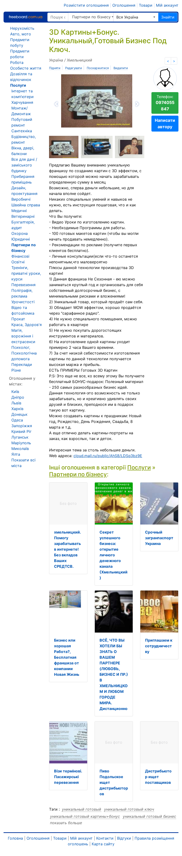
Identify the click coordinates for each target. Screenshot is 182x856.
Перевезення (23, 284)
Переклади (21, 364)
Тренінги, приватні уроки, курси (26, 273)
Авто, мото (20, 34)
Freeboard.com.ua (25, 17)
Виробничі (21, 199)
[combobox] (135, 17)
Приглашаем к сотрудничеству (158, 646)
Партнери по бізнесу (91, 16)
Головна (15, 838)
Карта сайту (103, 844)
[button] (72, 104)
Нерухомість (22, 28)
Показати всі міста (23, 463)
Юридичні (20, 239)
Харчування (22, 102)
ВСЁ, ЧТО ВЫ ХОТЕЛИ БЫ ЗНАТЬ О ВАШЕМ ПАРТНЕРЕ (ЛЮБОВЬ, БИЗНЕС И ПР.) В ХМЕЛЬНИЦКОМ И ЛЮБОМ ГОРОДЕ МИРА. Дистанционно (114, 674)
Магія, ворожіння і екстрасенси (23, 336)
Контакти (105, 838)
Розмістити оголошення (86, 5)
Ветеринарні (23, 216)
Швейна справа (25, 205)
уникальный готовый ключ (129, 809)
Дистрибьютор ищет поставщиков (158, 777)
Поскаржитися (98, 68)
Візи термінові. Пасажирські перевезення (68, 777)
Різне (16, 370)
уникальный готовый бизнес (149, 816)
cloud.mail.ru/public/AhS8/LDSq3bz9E (107, 455)
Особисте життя (25, 68)
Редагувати (73, 68)
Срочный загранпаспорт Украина (159, 538)
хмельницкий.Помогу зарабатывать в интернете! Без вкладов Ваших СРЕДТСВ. (67, 549)
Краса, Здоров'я (26, 324)
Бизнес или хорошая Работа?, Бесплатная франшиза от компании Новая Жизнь (66, 657)
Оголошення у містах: (22, 381)
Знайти (167, 17)
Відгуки (124, 838)
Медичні (19, 210)
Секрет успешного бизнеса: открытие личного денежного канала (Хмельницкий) (113, 555)
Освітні (18, 262)
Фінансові (20, 256)
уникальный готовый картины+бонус (85, 816)
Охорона (19, 233)
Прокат (18, 319)
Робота (16, 62)
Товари (145, 5)
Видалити (121, 68)
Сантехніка (21, 130)
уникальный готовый (81, 809)
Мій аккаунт (167, 5)
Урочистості (23, 301)
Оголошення (123, 5)
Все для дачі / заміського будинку (24, 165)
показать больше (66, 822)
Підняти (54, 68)
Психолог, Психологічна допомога (24, 353)
